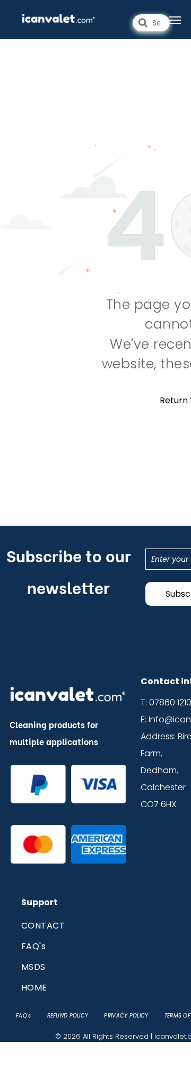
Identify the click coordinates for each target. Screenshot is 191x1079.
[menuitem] (23, 1016)
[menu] (175, 20)
